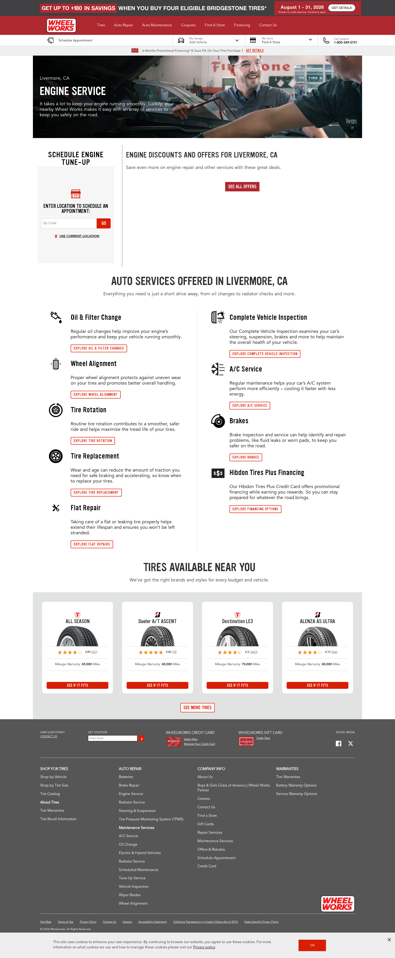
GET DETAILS (255, 50)
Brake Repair (129, 785)
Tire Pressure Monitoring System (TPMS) (151, 819)
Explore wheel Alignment (96, 394)
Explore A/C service (249, 405)
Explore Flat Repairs (92, 544)
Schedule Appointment (216, 858)
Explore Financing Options (255, 509)
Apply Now (191, 739)
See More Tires (197, 707)
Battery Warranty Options (296, 785)
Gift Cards (206, 824)
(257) (94, 652)
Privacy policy (204, 947)
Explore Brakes (245, 457)
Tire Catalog (50, 794)
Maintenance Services (215, 841)
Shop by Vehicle (53, 777)
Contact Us (206, 807)
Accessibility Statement (152, 922)
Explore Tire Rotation (93, 440)
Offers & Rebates (211, 850)
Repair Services (210, 833)
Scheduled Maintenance (138, 870)
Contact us (48, 736)
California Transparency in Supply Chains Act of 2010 (205, 922)
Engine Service (131, 794)
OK (312, 945)
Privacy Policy (88, 922)
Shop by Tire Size (54, 785)
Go (103, 223)
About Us (205, 777)
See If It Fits (77, 685)
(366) (334, 652)
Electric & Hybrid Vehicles (140, 853)
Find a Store (207, 816)
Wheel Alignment (133, 904)
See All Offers (242, 186)
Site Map (45, 922)
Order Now (263, 738)
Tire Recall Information (58, 819)
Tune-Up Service (132, 878)
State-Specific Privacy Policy (261, 922)
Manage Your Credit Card (199, 744)
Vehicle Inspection (134, 887)
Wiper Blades (130, 895)
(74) (174, 652)
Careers (204, 799)
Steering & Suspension (137, 811)
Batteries (126, 777)
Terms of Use (65, 922)
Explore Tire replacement (96, 492)
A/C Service (128, 836)
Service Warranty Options (296, 794)
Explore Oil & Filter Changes (99, 348)
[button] (101, 25)
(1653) (253, 652)
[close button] (389, 939)
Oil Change (128, 845)
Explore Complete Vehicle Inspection (264, 353)
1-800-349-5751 (346, 42)
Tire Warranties (52, 811)
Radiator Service (132, 802)
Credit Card (207, 866)
